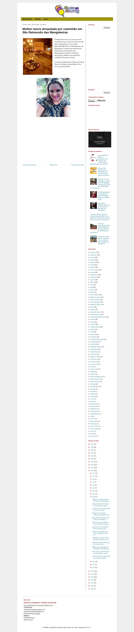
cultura (92, 272)
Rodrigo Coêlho (94, 357)
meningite (93, 396)
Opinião (92, 371)
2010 (92, 586)
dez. (93, 473)
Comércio (93, 344)
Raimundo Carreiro (95, 347)
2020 (92, 459)
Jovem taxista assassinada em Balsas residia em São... (100, 527)
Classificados (94, 406)
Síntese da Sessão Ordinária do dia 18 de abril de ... (101, 543)
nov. (93, 476)
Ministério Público (95, 304)
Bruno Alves (94, 404)
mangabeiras (93, 275)
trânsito (92, 290)
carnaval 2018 (94, 369)
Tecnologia (93, 424)
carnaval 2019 (94, 426)
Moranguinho (94, 421)
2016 (92, 470)
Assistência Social (95, 314)
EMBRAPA (93, 409)
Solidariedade (94, 342)
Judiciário (93, 334)
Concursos (93, 354)
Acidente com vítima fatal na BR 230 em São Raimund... (100, 500)
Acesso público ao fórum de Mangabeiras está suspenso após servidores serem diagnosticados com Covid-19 (99, 159)
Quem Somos (27, 19)
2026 (92, 444)
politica (92, 260)
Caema (92, 322)
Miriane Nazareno (95, 297)
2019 (92, 462)
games (92, 431)
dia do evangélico (95, 379)
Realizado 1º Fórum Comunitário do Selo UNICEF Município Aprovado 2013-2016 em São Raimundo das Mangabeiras (100, 183)
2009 (92, 589)
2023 (92, 450)
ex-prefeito (93, 337)
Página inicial (54, 165)
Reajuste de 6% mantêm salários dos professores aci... (101, 514)
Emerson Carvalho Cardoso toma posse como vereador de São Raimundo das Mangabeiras (103, 239)
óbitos (92, 292)
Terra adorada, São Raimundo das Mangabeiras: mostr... (100, 552)
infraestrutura (94, 349)
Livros (45, 19)
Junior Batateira (94, 414)
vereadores (93, 255)
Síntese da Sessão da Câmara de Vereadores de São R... (100, 504)
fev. (93, 564)
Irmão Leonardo (95, 299)
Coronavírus (93, 362)
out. (93, 479)
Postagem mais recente (29, 165)
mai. (93, 494)
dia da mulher (94, 429)
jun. (93, 491)
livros (91, 367)
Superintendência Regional (98, 317)
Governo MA (94, 270)
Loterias (92, 419)
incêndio (92, 374)
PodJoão (92, 394)
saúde (92, 285)
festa (91, 287)
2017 (92, 468)
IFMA (92, 282)
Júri (91, 416)
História (37, 19)
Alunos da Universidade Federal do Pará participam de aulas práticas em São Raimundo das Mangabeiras (100, 228)
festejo (92, 307)
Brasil (92, 401)
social (92, 332)
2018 (92, 465)
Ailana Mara (93, 352)
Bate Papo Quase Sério (97, 339)
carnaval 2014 (94, 364)
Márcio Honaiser (95, 381)
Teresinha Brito (94, 386)
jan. (93, 567)
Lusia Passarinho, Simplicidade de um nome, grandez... (101, 557)
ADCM (92, 391)
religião (92, 329)
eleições (92, 319)
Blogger (88, 627)
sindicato (92, 324)
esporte (92, 280)
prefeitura (93, 252)
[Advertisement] (53, 148)
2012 (92, 580)
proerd (92, 434)
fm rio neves (93, 359)
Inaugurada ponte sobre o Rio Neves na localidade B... (100, 518)
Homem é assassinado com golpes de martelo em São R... (100, 533)
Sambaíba (93, 384)
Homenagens (94, 411)
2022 (92, 453)
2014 (92, 574)
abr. (93, 497)
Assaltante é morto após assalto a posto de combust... (101, 509)
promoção (93, 436)
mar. (93, 561)
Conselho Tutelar (95, 327)
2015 (92, 571)
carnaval (92, 309)
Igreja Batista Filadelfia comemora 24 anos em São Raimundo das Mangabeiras (104, 206)
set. (93, 482)
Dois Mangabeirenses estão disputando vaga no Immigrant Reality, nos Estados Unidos (104, 195)
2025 (92, 447)
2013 (92, 577)
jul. (93, 488)
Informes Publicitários (96, 376)
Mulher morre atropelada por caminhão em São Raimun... (101, 548)
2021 (92, 456)
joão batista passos (95, 312)
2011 (92, 583)
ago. (93, 485)
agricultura (93, 277)
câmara (92, 257)
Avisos (92, 399)
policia (92, 265)
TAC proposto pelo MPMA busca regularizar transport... (101, 523)
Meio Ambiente (94, 295)
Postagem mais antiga (77, 165)
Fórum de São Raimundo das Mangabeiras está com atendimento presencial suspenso (103, 171)
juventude (93, 389)
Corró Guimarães (95, 302)
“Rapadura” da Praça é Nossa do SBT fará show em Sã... (100, 538)
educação (93, 262)
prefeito (92, 267)
